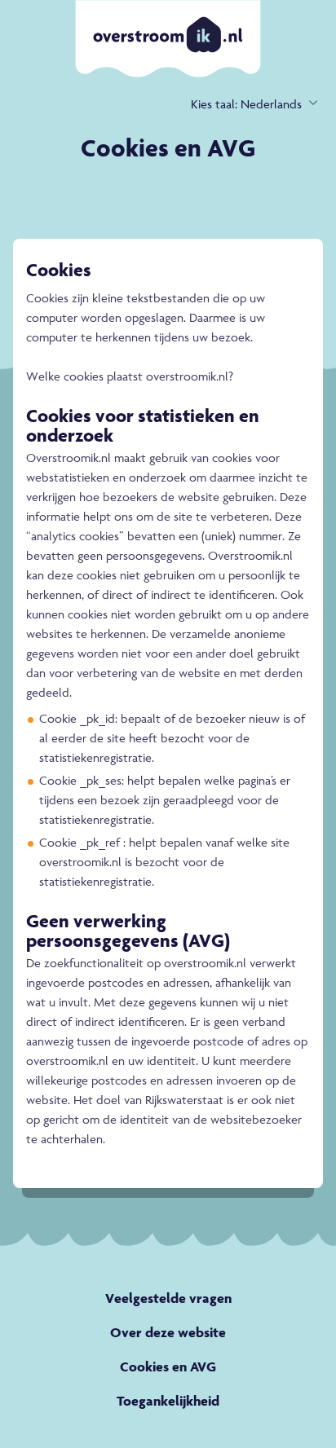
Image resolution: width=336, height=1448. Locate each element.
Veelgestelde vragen (168, 1298)
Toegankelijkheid (168, 1401)
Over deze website (168, 1332)
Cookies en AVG (168, 1366)
